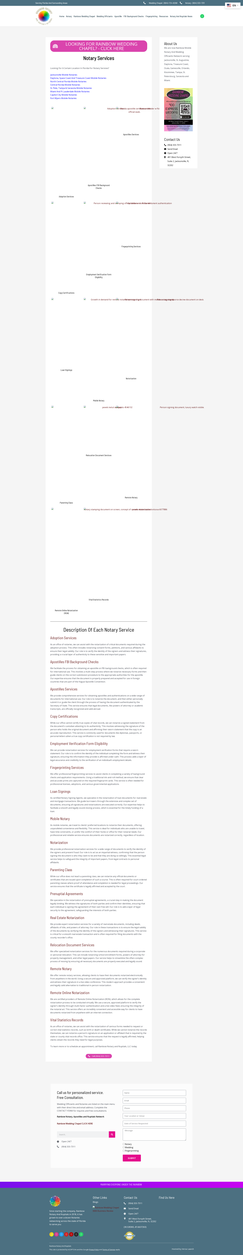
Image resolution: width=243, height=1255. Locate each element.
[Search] (112, 1134)
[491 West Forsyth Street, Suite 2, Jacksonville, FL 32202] (125, 1218)
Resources (163, 16)
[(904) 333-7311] (58, 1147)
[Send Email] (125, 1208)
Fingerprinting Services (67, 767)
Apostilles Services (63, 689)
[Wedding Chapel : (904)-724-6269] (145, 3)
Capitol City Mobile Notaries (63, 94)
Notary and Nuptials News (181, 16)
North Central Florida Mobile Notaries (68, 81)
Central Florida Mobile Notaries (65, 84)
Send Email (133, 1208)
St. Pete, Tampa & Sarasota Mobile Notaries (71, 88)
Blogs (95, 1202)
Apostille (118, 16)
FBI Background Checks (134, 16)
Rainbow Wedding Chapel (84, 16)
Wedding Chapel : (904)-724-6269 (163, 3)
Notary (69, 16)
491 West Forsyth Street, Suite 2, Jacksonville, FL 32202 (179, 161)
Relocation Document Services (72, 945)
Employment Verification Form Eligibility (79, 743)
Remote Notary (61, 968)
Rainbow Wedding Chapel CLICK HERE (75, 1123)
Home (61, 16)
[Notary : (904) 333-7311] (181, 3)
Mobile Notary (60, 818)
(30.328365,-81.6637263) (135, 1227)
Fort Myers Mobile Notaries (63, 98)
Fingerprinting (151, 16)
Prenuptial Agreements (66, 893)
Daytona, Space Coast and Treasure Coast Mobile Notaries (78, 78)
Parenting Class (61, 869)
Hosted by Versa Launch (183, 1249)
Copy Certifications (64, 716)
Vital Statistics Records (66, 1020)
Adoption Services (63, 638)
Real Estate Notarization (67, 917)
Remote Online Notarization (69, 992)
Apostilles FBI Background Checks (74, 661)
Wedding (129, 1147)
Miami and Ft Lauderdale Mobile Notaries (70, 91)
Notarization (59, 842)
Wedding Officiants (105, 16)
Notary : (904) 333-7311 (195, 3)
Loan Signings (60, 791)
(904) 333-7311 (68, 1146)
